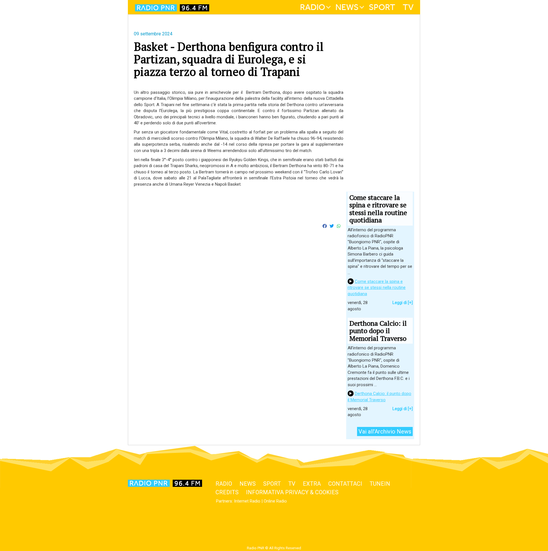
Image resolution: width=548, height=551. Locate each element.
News (346, 7)
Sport (382, 7)
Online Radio (275, 501)
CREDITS (227, 492)
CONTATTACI (345, 483)
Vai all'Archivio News (384, 431)
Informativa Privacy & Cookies (292, 492)
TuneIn (380, 483)
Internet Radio (247, 501)
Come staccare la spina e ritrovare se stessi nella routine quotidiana (377, 287)
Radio (312, 7)
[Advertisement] (238, 304)
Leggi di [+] (402, 302)
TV (408, 7)
